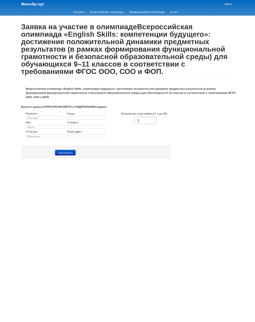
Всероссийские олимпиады (107, 11)
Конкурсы (79, 11)
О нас (174, 11)
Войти (228, 4)
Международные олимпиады (147, 11)
